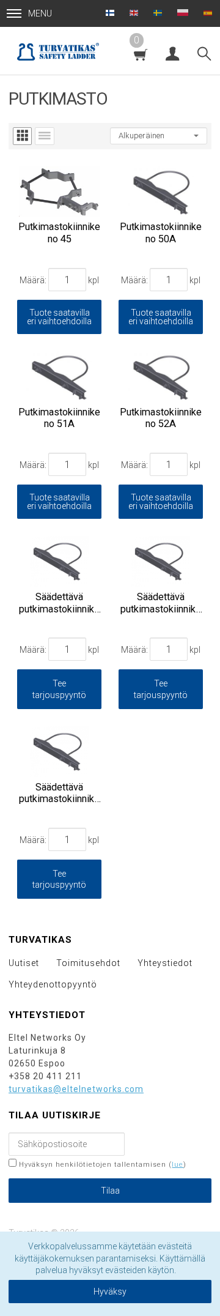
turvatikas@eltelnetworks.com (76, 1089)
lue (177, 1165)
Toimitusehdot (88, 963)
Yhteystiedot (165, 963)
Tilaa (110, 1190)
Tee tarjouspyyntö (59, 688)
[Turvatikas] (58, 50)
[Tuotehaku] (204, 51)
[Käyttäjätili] (172, 51)
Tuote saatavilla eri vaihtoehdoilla (59, 317)
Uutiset (24, 963)
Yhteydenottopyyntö (53, 984)
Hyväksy (110, 1291)
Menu (40, 13)
